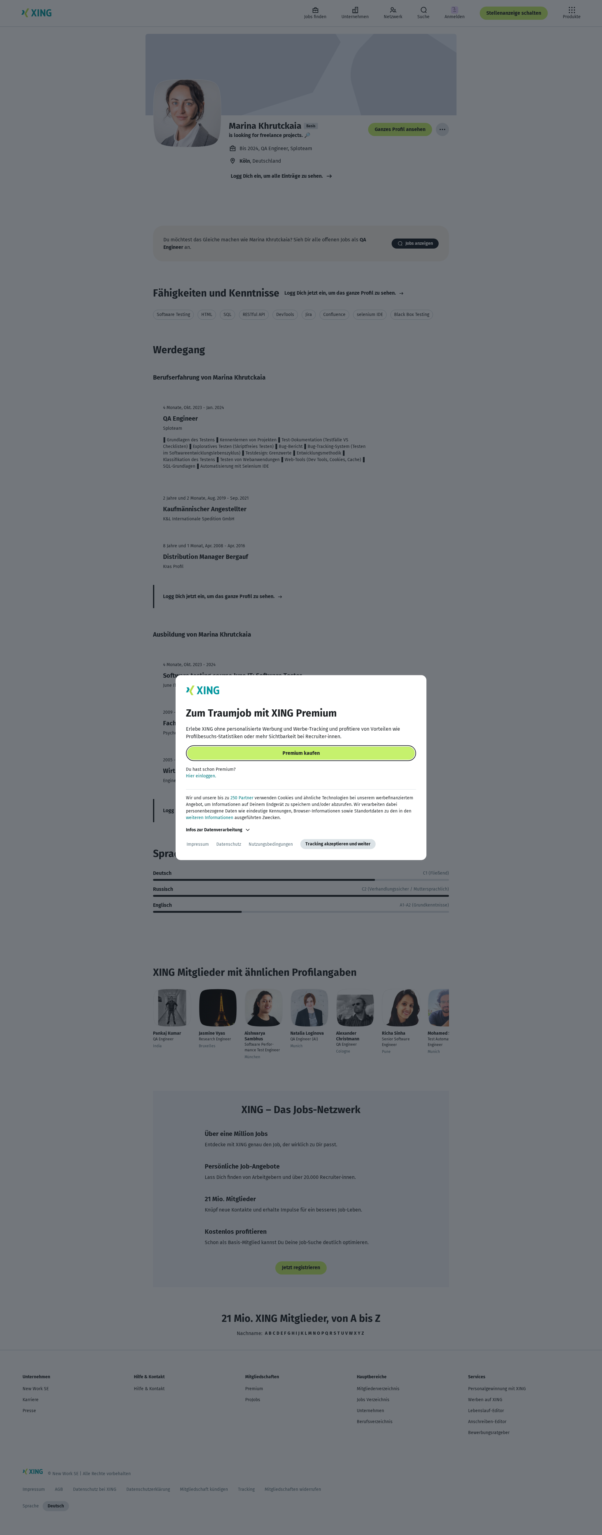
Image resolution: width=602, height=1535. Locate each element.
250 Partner (241, 798)
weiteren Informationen (209, 817)
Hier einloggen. (201, 776)
